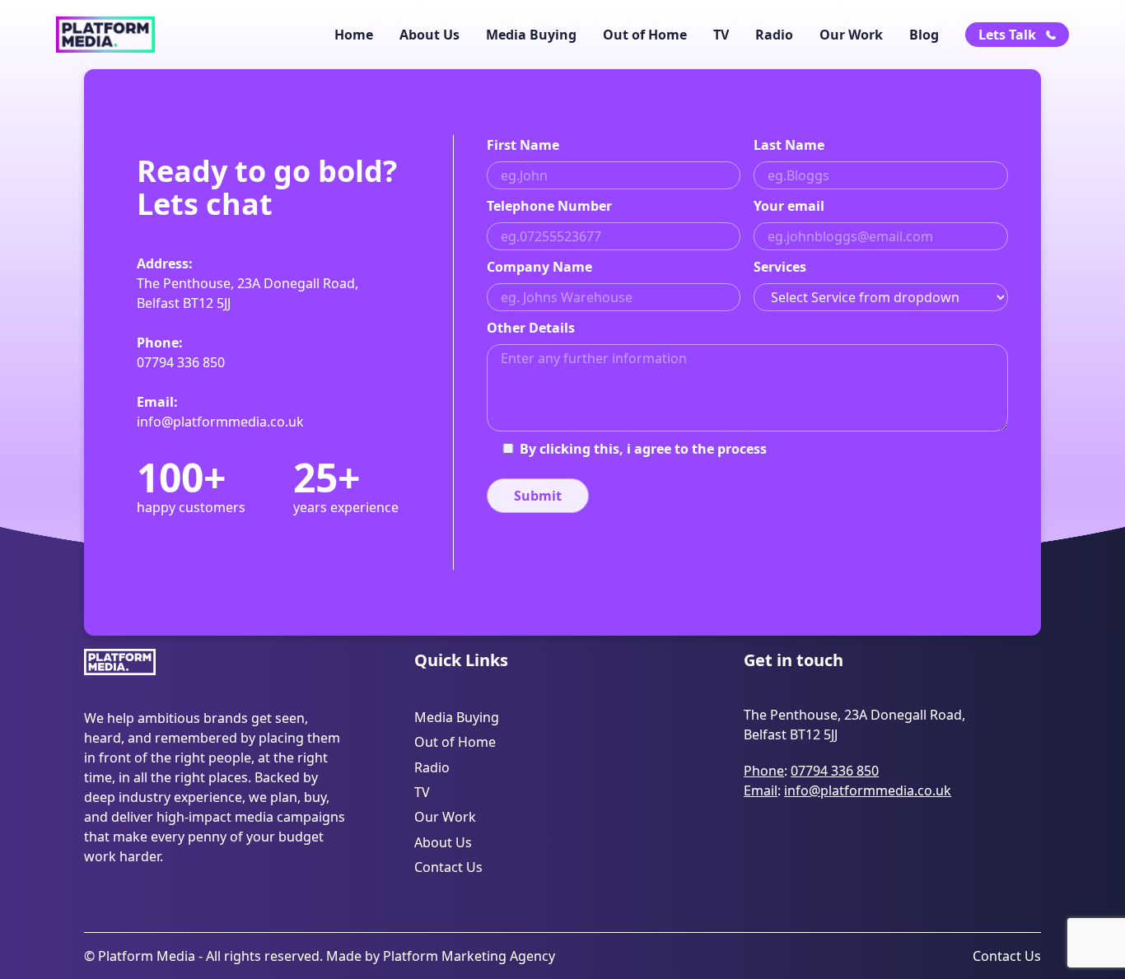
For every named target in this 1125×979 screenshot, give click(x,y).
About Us (429, 35)
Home (353, 35)
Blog (924, 35)
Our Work (851, 35)
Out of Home (645, 35)
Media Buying (531, 35)
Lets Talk (1007, 35)
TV (721, 35)
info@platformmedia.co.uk (220, 422)
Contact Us (448, 867)
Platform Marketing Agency (469, 956)
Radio (774, 35)
